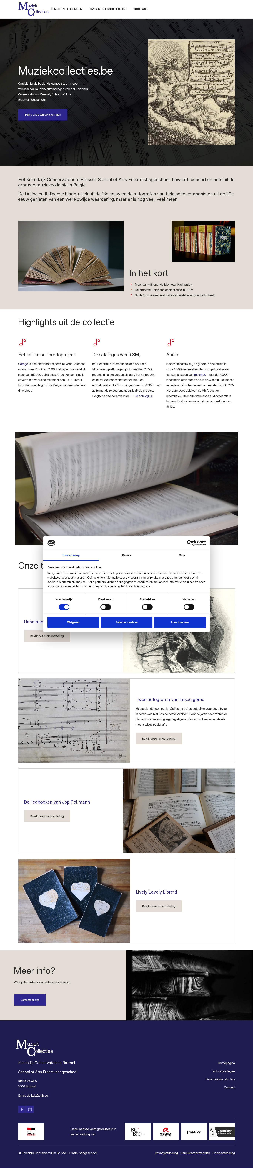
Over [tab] (182, 555)
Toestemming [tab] (71, 555)
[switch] (105, 607)
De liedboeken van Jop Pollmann (57, 802)
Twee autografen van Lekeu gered (170, 699)
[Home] (33, 9)
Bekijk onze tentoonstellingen (43, 114)
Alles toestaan (180, 622)
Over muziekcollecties (108, 9)
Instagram (30, 1109)
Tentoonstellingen (66, 9)
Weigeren (73, 622)
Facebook (22, 1109)
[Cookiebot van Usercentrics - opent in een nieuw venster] (189, 543)
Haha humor (36, 622)
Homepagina (226, 1063)
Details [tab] (126, 555)
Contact (141, 9)
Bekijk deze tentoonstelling (47, 636)
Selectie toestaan (127, 622)
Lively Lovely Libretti (156, 892)
